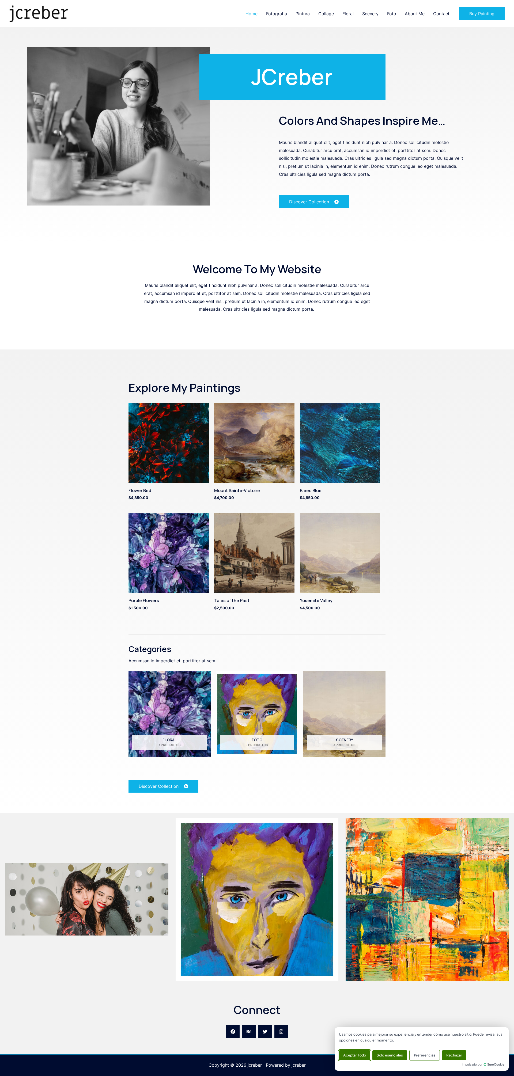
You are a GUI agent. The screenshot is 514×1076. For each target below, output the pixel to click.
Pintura (303, 13)
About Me (415, 13)
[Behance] (249, 1031)
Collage (326, 13)
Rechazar (454, 1055)
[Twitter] (265, 1031)
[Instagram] (281, 1031)
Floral (348, 13)
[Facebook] (233, 1031)
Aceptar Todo (354, 1055)
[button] (482, 13)
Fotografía (276, 13)
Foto (391, 13)
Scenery (370, 13)
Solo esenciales (390, 1055)
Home (251, 13)
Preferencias (424, 1055)
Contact (441, 13)
